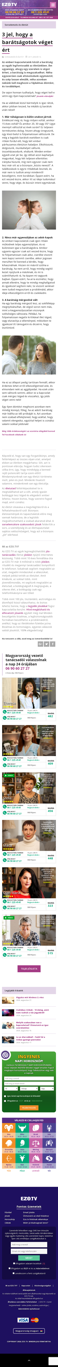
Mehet (29, 1257)
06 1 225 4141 (14, 712)
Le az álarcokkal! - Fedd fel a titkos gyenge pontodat (30, 1038)
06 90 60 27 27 (18, 668)
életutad (10, 488)
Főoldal (8, 1212)
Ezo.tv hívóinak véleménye (35, 1219)
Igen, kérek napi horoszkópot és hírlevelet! (23, 1096)
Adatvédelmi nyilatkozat (29, 1309)
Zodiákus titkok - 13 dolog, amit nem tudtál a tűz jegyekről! (32, 1011)
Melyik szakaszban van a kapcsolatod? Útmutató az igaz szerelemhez (32, 1025)
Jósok (7, 1216)
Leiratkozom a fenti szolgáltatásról (30, 1273)
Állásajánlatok (29, 1290)
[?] (44, 1263)
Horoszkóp (10, 1219)
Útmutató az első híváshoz (36, 1216)
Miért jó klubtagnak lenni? (35, 1223)
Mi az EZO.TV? (11, 1286)
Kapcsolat (26, 1286)
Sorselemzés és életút (14, 57)
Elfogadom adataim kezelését (30, 1263)
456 (50, 810)
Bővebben (47, 691)
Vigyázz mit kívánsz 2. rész (30, 997)
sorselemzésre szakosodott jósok (21, 524)
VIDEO (10, 775)
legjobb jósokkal (37, 606)
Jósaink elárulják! (45, 96)
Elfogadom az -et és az (24, 1101)
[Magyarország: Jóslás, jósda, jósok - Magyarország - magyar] (9, 4)
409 (50, 763)
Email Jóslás (29, 1212)
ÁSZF (21, 1101)
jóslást (28, 554)
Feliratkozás (29, 1107)
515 (50, 953)
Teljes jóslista (29, 968)
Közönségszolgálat (43, 1286)
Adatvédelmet (37, 1101)
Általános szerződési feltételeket (22, 1302)
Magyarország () (27, 1331)
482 (50, 716)
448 (50, 858)
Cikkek (8, 1223)
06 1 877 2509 (48, 17)
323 (50, 905)
